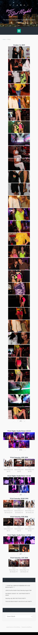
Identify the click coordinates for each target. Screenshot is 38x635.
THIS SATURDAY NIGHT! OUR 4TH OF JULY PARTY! (18, 601)
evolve (7, 627)
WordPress (29, 627)
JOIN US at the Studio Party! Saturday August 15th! (18, 590)
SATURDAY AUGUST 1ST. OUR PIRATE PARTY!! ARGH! (17, 594)
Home (4, 39)
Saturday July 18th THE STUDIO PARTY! (15, 598)
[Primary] (19, 31)
